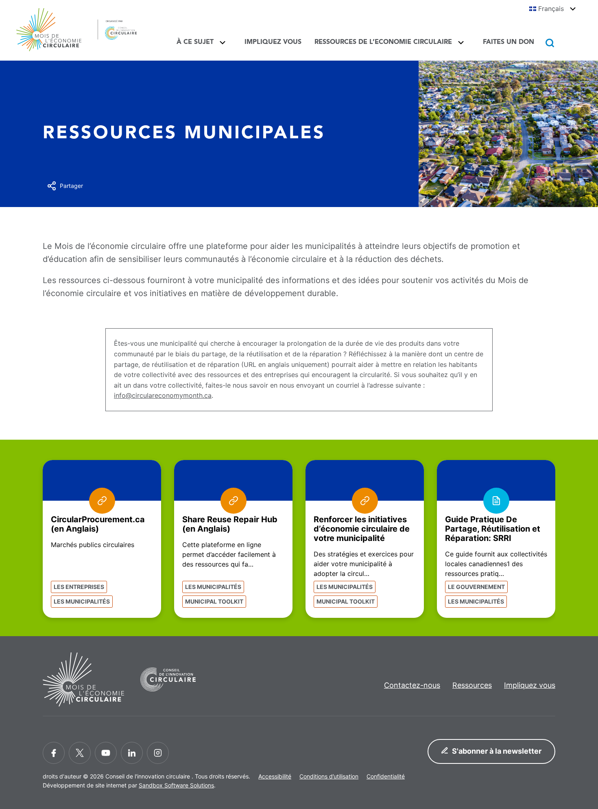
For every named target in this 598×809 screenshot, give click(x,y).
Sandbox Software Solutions (176, 785)
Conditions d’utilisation (328, 776)
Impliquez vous (272, 42)
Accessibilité (274, 776)
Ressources (472, 685)
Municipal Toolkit (214, 601)
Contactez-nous (412, 685)
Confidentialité (386, 776)
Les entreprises (79, 586)
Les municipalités (82, 601)
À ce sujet (195, 42)
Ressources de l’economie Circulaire (383, 42)
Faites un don (508, 42)
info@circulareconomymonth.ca (163, 395)
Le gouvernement (476, 586)
